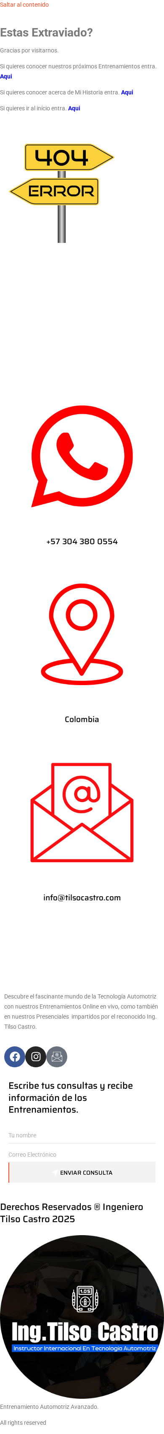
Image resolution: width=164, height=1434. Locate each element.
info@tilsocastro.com (82, 897)
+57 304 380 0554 (82, 541)
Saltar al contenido (24, 4)
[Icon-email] (56, 1056)
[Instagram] (35, 1056)
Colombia (82, 719)
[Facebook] (14, 1056)
